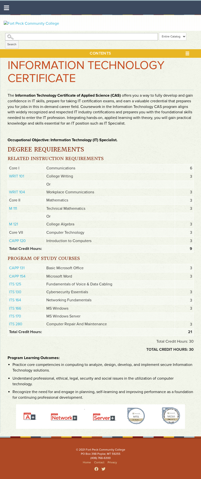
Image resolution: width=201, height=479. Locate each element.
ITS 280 (15, 324)
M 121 (13, 224)
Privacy (112, 462)
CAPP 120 (17, 240)
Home (87, 462)
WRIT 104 (17, 192)
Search (11, 44)
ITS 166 (15, 308)
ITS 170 (15, 316)
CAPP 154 (17, 276)
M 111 (13, 208)
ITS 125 (15, 284)
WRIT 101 (16, 176)
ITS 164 (15, 300)
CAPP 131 (17, 268)
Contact (99, 462)
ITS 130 (15, 292)
